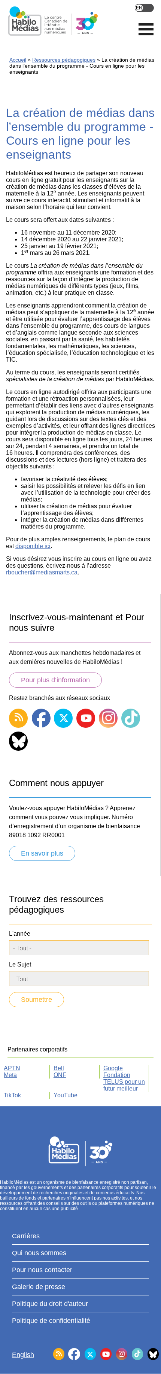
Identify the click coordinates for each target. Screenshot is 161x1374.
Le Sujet (20, 964)
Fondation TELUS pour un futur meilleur (124, 1082)
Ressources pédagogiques (63, 60)
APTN (12, 1068)
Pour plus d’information (55, 680)
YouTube (66, 1095)
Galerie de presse (38, 1287)
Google (113, 1068)
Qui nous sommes (39, 1253)
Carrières (26, 1236)
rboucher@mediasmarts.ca (42, 572)
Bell (59, 1068)
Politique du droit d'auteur (50, 1303)
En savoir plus (42, 853)
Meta (10, 1075)
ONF (60, 1075)
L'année (19, 933)
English (144, 8)
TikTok (12, 1095)
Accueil (17, 60)
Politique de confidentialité (51, 1320)
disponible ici (33, 546)
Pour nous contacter (42, 1270)
